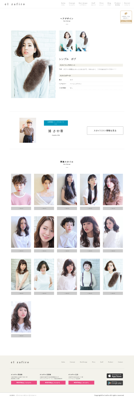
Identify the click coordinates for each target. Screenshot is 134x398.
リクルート (33, 395)
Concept (72, 362)
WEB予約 (23, 382)
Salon (63, 362)
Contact (120, 362)
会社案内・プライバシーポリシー (19, 395)
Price (93, 362)
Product (110, 362)
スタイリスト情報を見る (105, 130)
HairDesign (83, 362)
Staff (101, 362)
